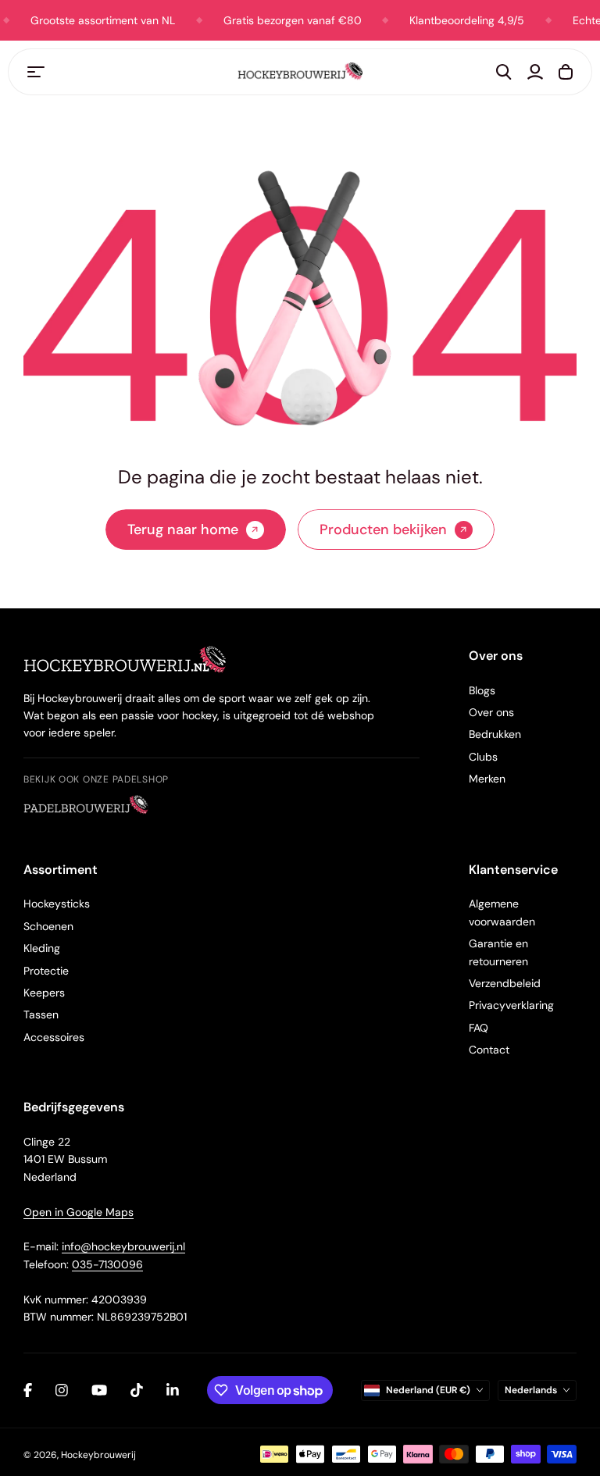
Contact (489, 1050)
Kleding (41, 948)
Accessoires (53, 1037)
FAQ (478, 1028)
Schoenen (48, 926)
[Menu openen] (36, 71)
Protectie (46, 971)
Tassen (41, 1014)
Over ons (491, 712)
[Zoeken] (504, 72)
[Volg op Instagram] (61, 1390)
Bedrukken (495, 734)
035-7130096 (107, 1264)
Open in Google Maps (78, 1212)
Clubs (483, 757)
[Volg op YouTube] (99, 1390)
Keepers (44, 993)
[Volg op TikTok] (136, 1390)
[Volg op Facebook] (27, 1390)
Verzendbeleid (505, 983)
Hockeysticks (56, 904)
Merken (487, 779)
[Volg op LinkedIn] (172, 1390)
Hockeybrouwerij (98, 1455)
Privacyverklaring (511, 1005)
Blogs (482, 690)
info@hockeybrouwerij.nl (123, 1246)
